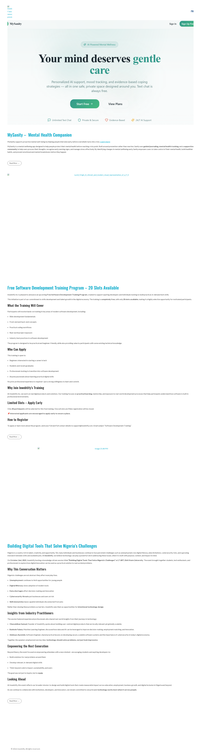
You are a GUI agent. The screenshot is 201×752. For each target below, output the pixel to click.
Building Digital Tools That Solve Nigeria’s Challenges (52, 546)
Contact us (91, 728)
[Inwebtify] (9, 11)
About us (78, 728)
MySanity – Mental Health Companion (39, 135)
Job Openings (64, 728)
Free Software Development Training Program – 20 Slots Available (63, 287)
